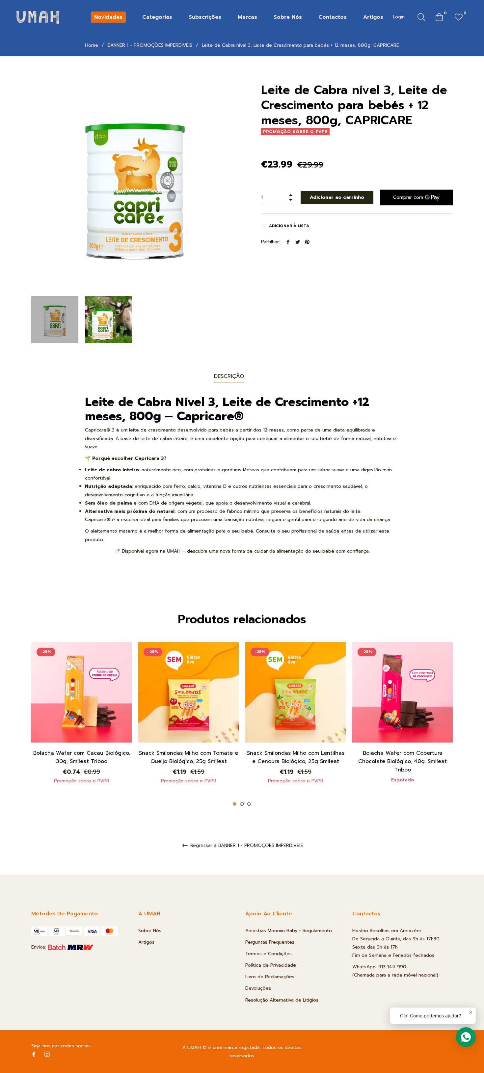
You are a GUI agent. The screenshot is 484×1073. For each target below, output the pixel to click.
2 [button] (242, 804)
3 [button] (249, 804)
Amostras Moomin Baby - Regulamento (288, 930)
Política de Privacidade (270, 965)
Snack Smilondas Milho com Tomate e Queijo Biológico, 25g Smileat (188, 757)
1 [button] (234, 804)
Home (91, 45)
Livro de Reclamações (269, 976)
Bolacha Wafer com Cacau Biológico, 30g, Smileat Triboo (81, 757)
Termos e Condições (268, 953)
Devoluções (258, 988)
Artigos (146, 942)
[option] (81, 720)
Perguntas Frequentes (269, 942)
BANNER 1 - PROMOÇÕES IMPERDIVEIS (150, 45)
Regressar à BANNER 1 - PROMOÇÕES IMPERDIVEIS (246, 846)
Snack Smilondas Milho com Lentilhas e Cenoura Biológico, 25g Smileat (295, 757)
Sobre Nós (149, 930)
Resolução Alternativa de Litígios (281, 1000)
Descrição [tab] (229, 376)
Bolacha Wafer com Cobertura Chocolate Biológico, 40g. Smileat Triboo (402, 761)
